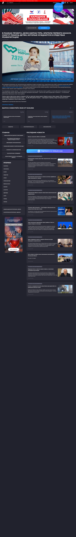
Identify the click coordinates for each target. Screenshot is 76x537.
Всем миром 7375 (47, 126)
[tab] (32, 27)
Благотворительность (29, 126)
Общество (10, 126)
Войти (71, 2)
